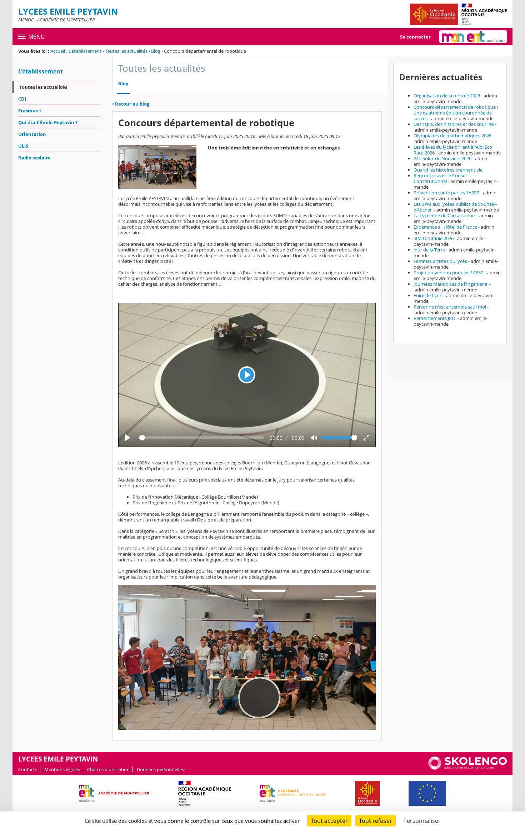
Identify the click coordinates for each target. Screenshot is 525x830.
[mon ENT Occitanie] (473, 36)
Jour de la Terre (429, 249)
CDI (22, 99)
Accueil (57, 51)
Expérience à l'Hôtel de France (445, 227)
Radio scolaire (34, 157)
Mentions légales (62, 769)
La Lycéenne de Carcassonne (445, 215)
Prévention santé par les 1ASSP (446, 192)
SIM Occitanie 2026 (434, 238)
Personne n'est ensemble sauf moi (450, 307)
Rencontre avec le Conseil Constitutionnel (441, 178)
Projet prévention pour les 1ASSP (449, 272)
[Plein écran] (366, 437)
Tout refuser (375, 821)
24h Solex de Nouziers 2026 (442, 158)
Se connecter (415, 37)
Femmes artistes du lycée (440, 261)
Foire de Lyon (428, 295)
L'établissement (85, 51)
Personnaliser (422, 821)
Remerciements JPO (435, 318)
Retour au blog (130, 104)
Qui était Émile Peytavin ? (48, 122)
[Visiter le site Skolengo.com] (467, 768)
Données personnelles (160, 769)
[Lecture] (127, 437)
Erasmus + (29, 110)
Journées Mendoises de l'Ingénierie (451, 284)
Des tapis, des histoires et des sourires (454, 124)
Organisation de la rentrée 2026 (447, 95)
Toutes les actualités (126, 51)
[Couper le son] (314, 437)
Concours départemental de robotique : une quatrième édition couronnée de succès (456, 113)
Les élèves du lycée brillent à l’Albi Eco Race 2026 (453, 150)
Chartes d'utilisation (108, 769)
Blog (155, 51)
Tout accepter (329, 821)
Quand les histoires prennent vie (448, 170)
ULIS (23, 146)
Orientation (32, 134)
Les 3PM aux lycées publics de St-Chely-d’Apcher (455, 207)
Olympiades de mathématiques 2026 (452, 135)
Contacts (27, 769)
